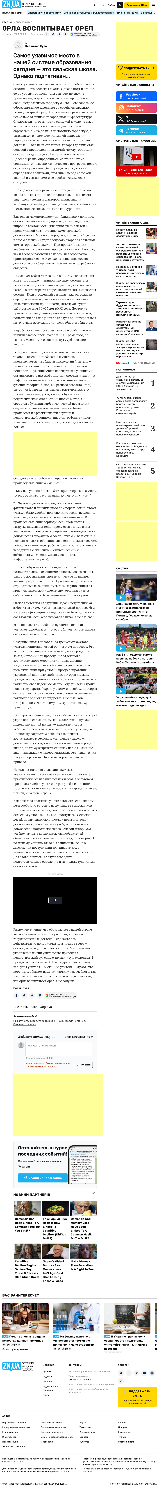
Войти (111, 5)
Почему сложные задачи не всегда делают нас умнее (127, 232)
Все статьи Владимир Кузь (33, 1007)
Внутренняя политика (14, 1422)
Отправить (84, 1064)
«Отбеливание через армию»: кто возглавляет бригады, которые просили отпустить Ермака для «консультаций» (131, 405)
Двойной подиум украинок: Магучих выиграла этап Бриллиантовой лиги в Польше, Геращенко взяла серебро (135, 611)
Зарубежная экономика (53, 1427)
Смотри (122, 568)
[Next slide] (154, 12)
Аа (120, 5)
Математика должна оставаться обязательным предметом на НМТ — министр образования (129, 328)
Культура (84, 1441)
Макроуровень (10, 1432)
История (122, 1427)
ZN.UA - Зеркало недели (136, 170)
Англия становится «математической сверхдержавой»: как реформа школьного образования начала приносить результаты (130, 252)
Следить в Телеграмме (45, 1178)
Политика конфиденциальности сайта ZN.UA (133, 1484)
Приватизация (10, 1441)
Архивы (47, 1371)
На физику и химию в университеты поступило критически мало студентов (130, 271)
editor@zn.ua (75, 1392)
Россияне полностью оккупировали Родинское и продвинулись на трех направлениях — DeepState (131, 449)
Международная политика (16, 1427)
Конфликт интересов (52, 1432)
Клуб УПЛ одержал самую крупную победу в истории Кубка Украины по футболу (135, 658)
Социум (122, 1422)
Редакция (48, 1376)
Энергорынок (9, 1437)
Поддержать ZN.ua (137, 5)
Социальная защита (51, 1422)
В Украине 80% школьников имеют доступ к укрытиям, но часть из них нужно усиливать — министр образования (130, 348)
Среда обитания (88, 1432)
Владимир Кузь (36, 46)
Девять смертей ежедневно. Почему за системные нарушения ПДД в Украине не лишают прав (130, 383)
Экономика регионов (13, 1446)
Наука (83, 1422)
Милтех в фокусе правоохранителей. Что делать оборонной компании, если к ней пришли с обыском (130, 428)
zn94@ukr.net (108, 1384)
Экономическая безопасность (57, 1437)
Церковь (84, 1437)
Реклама (47, 1381)
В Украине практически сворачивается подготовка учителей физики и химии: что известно (130, 289)
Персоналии (47, 1441)
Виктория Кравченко (17, 1349)
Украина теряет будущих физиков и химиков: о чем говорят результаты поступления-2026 (130, 308)
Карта (46, 1395)
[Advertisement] (55, 454)
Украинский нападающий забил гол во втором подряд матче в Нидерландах (136, 701)
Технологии (86, 1427)
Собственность (126, 1441)
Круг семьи (124, 1432)
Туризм (122, 1437)
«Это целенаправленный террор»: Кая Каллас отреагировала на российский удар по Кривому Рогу (131, 470)
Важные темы (12, 13)
